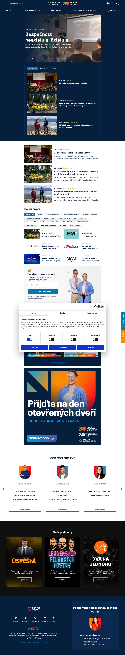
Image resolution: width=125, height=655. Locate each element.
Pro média (63, 225)
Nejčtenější (44, 68)
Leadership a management (71, 214)
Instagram (35, 621)
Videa (54, 68)
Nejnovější (32, 68)
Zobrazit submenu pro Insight (13, 10)
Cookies (45, 643)
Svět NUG (55, 11)
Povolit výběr (62, 347)
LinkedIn (16, 621)
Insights (40, 214)
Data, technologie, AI (50, 218)
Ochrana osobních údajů (30, 643)
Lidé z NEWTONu (31, 11)
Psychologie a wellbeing (33, 218)
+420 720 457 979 (90, 642)
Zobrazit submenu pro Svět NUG (60, 10)
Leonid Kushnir (62, 484)
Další (32, 58)
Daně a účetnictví (75, 225)
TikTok (53, 621)
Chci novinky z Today (43, 291)
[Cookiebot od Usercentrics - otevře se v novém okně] (95, 306)
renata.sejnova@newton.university (95, 644)
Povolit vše (90, 347)
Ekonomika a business (53, 214)
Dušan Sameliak (25, 484)
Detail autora (25, 509)
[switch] (51, 339)
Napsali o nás (30, 214)
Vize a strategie (67, 221)
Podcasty (114, 11)
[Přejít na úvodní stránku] (54, 3)
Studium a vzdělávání (82, 221)
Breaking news (54, 221)
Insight (9, 11)
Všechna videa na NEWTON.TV (61, 362)
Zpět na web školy (16, 4)
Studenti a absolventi (80, 218)
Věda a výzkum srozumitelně (84, 11)
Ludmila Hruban (100, 484)
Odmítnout (34, 347)
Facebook (25, 621)
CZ (107, 3)
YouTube (45, 621)
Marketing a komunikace (90, 214)
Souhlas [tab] (33, 313)
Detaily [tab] (62, 313)
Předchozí (27, 58)
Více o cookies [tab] (92, 313)
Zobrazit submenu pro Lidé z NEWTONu (39, 10)
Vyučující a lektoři (31, 221)
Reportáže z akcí (31, 225)
